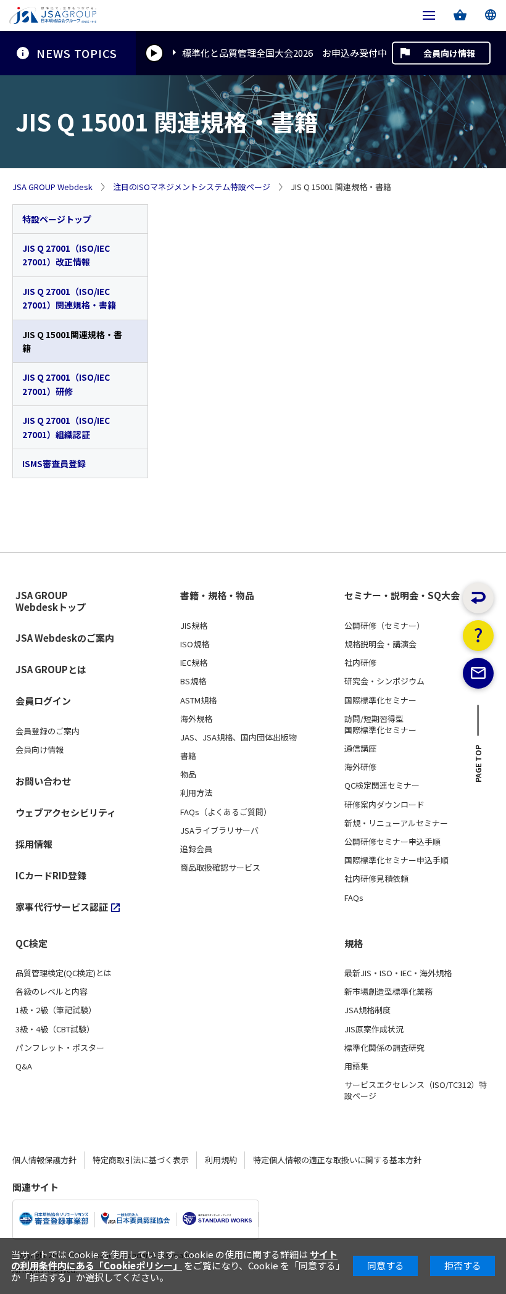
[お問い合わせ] (478, 673)
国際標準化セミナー (380, 700)
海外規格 (196, 718)
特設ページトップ (56, 219)
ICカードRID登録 (50, 875)
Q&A (23, 1066)
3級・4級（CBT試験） (54, 1029)
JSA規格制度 (367, 1010)
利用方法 (196, 792)
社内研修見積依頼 (376, 878)
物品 (188, 774)
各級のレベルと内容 (51, 991)
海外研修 (360, 767)
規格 (353, 943)
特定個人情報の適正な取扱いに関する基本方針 (337, 1160)
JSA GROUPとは (50, 669)
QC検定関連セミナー (382, 785)
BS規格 (193, 681)
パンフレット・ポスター (59, 1047)
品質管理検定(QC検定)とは (63, 973)
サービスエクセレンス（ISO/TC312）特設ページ (415, 1090)
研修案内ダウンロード (384, 804)
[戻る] (478, 598)
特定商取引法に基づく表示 (141, 1160)
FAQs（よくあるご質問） (226, 812)
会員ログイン (43, 700)
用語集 (356, 1066)
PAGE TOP (478, 767)
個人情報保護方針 (44, 1160)
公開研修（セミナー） (384, 625)
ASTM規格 (198, 700)
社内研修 (360, 662)
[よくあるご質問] (478, 635)
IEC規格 (193, 662)
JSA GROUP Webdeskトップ (50, 601)
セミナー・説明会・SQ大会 (402, 595)
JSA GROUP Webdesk (52, 187)
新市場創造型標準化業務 (388, 991)
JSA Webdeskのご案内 (64, 637)
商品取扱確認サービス (220, 867)
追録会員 (196, 849)
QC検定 (31, 943)
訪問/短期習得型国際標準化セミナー (380, 724)
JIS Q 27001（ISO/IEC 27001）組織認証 (66, 427)
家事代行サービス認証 (61, 906)
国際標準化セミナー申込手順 (396, 860)
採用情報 (33, 843)
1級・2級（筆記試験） (55, 1010)
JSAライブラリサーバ (219, 830)
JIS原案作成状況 (374, 1029)
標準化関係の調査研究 (384, 1047)
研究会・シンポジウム (384, 681)
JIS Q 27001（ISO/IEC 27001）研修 (66, 384)
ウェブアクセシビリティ (65, 812)
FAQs (353, 897)
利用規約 (221, 1160)
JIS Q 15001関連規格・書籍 (72, 341)
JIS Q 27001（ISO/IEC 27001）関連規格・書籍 (69, 298)
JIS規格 (193, 625)
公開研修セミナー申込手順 (392, 841)
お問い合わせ (43, 780)
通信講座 (360, 748)
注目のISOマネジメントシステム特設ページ (191, 187)
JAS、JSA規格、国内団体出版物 (238, 737)
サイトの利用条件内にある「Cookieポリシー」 (174, 1260)
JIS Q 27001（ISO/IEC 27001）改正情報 (66, 255)
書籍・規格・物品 (217, 595)
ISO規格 (194, 644)
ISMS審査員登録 (54, 463)
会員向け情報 (449, 53)
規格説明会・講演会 (380, 644)
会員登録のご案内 (47, 731)
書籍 (188, 755)
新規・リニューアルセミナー (396, 823)
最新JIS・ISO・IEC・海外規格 (398, 973)
